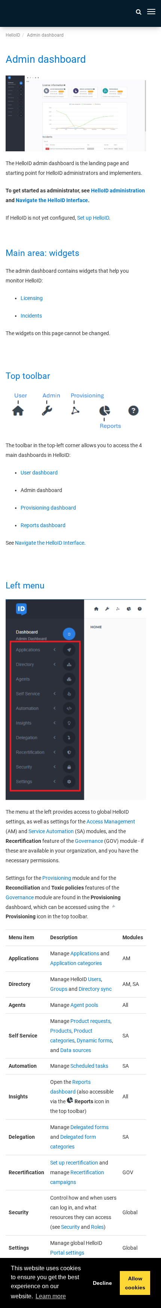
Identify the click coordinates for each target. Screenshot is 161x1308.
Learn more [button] (51, 1296)
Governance (89, 841)
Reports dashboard (43, 525)
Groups (58, 989)
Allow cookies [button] (135, 1282)
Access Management (110, 822)
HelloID (13, 35)
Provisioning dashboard (48, 508)
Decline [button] (102, 1283)
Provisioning (56, 878)
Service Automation (51, 831)
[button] (139, 12)
